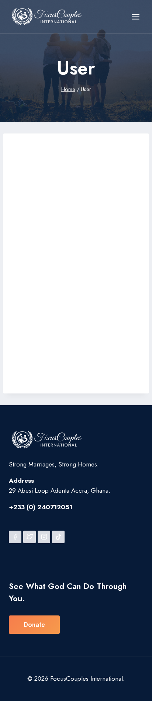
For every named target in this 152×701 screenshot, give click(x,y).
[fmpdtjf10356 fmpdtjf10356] (58, 139)
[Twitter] (29, 537)
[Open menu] (135, 16)
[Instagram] (44, 537)
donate (34, 624)
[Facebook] (15, 537)
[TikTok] (58, 537)
